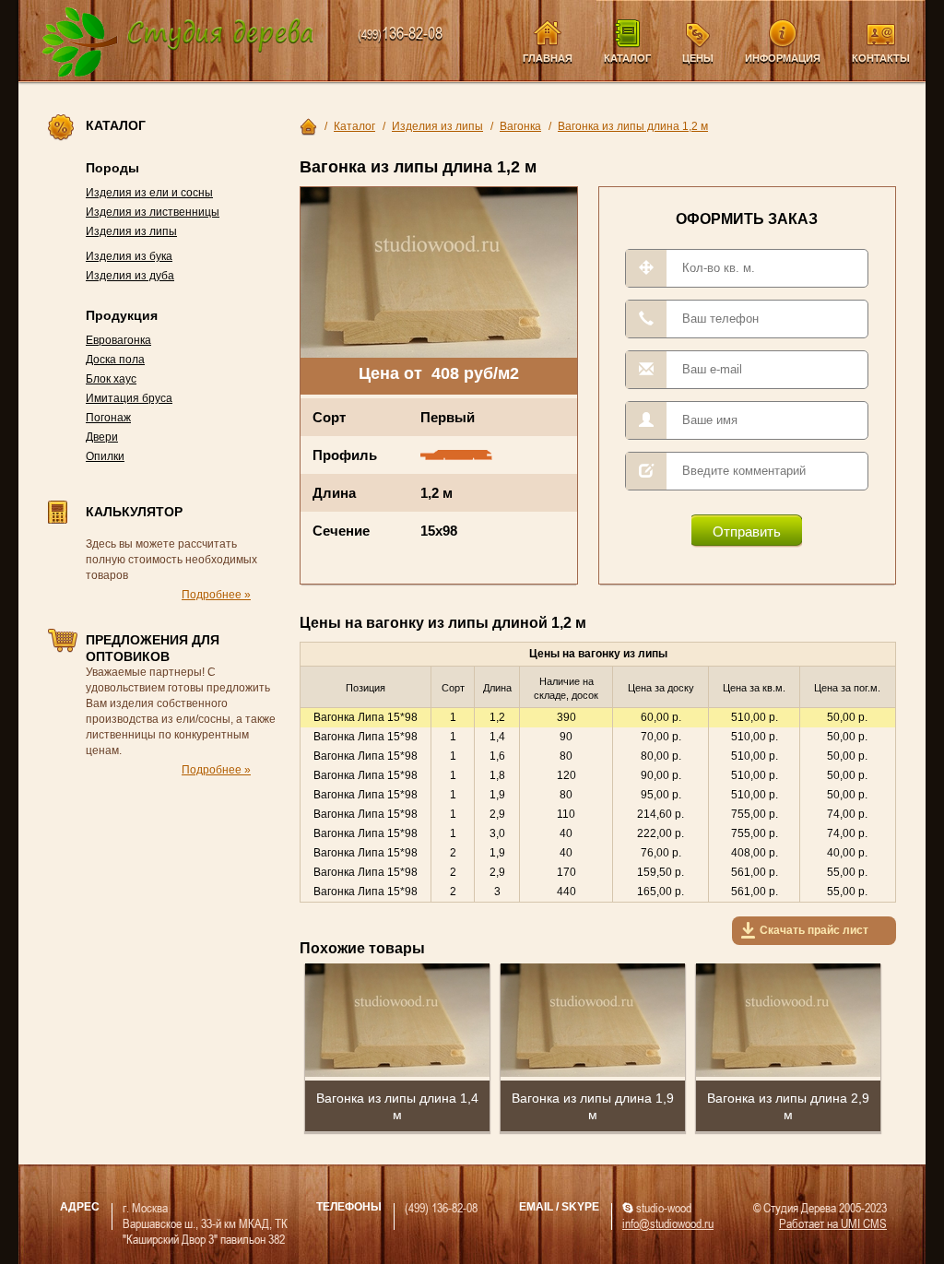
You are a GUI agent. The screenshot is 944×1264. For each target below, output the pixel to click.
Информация (782, 58)
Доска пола (115, 359)
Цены (698, 58)
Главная (547, 58)
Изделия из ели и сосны (149, 192)
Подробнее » (216, 594)
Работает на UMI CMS (833, 1223)
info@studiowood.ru (668, 1223)
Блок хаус (111, 378)
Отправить (747, 531)
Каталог (627, 58)
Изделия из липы (131, 231)
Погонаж (108, 417)
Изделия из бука (129, 256)
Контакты (881, 58)
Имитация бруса (129, 398)
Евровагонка (118, 340)
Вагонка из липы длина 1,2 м (633, 126)
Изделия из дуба (130, 275)
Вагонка (520, 126)
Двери (102, 437)
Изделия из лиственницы (152, 212)
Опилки (105, 456)
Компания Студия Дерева (178, 43)
